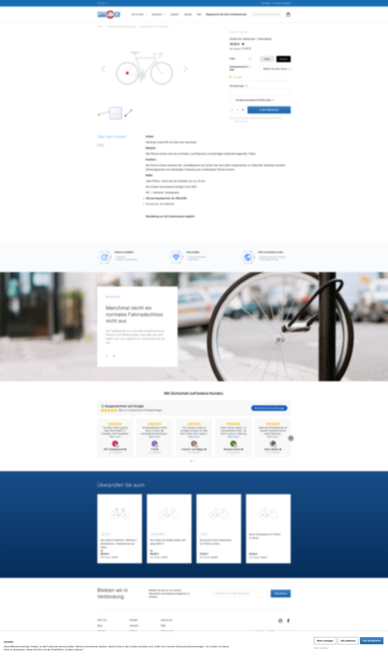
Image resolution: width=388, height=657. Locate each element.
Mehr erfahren (321, 648)
